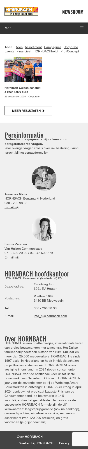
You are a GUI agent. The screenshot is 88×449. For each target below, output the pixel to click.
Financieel (23, 51)
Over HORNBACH (30, 436)
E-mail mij (12, 207)
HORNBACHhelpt (45, 51)
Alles (19, 47)
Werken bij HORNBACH (36, 443)
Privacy (64, 443)
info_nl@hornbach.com (50, 316)
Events (9, 51)
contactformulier (36, 152)
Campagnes (52, 47)
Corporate (71, 47)
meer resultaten (26, 110)
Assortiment (33, 47)
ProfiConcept (69, 51)
